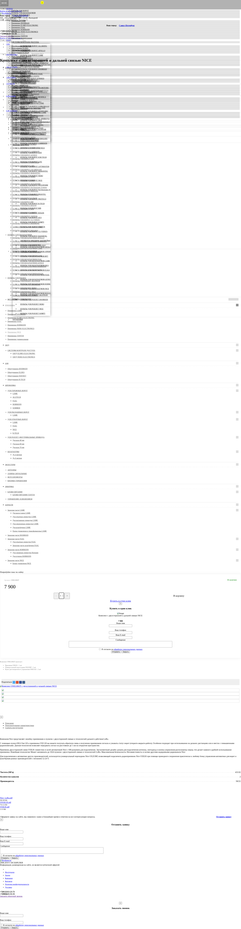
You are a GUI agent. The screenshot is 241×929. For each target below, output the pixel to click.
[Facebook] (20, 682)
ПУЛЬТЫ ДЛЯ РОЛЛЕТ (20, 15)
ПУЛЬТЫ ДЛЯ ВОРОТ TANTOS (32, 227)
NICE (15, 429)
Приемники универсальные (21, 38)
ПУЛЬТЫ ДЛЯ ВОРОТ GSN (31, 153)
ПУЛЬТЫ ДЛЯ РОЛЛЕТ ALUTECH (34, 295)
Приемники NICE (18, 34)
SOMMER (16, 408)
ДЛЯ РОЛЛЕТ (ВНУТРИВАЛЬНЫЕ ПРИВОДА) (29, 63)
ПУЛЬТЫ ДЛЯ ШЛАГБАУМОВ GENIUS (35, 279)
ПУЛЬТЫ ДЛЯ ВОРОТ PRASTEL (33, 194)
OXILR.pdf (4, 807)
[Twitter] (14, 682)
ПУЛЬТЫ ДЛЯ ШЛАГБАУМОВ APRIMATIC (37, 252)
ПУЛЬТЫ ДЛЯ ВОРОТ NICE (31, 180)
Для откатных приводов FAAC (31, 128)
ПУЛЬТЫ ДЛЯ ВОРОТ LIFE (31, 162)
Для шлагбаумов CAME (22, 527)
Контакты (14, 98)
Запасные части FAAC (19, 90)
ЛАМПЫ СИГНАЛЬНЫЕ (21, 71)
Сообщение (121, 640)
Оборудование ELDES (19, 48)
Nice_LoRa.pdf (6, 798)
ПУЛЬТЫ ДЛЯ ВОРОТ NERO (31, 176)
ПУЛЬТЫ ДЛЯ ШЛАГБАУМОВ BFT (34, 256)
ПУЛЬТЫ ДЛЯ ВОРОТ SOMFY (32, 222)
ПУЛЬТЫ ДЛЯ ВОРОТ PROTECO (33, 199)
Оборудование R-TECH (20, 52)
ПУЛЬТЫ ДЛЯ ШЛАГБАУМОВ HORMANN (37, 284)
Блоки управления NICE (29, 141)
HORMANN (17, 404)
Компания (11, 96)
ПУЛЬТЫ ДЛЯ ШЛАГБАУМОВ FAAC (34, 275)
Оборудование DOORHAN (21, 46)
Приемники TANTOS (19, 36)
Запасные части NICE (19, 94)
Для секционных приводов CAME (26, 524)
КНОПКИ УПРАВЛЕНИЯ (21, 75)
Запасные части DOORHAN (21, 88)
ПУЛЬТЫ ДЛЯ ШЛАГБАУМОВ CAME (35, 261)
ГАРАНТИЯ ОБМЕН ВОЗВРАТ (23, 117)
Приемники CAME (18, 21)
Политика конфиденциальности (17, 884)
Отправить (116, 652)
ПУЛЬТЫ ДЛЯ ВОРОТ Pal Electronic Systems (37, 190)
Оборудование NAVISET (20, 50)
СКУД (8, 40)
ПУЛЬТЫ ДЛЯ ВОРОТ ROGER (32, 213)
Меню (4, 3)
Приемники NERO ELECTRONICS (24, 32)
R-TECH (16, 433)
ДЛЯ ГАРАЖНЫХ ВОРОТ (21, 57)
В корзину (178, 595)
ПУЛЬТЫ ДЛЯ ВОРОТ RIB (30, 208)
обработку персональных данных (128, 649)
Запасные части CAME (19, 86)
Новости (14, 100)
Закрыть (126, 652)
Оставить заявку (223, 817)
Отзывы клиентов (18, 107)
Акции (13, 102)
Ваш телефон (120, 630)
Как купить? (11, 111)
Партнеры (15, 104)
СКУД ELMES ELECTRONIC (24, 353)
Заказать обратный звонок (11, 896)
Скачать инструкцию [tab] (14, 728)
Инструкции (9, 872)
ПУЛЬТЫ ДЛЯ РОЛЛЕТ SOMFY (32, 313)
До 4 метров (17, 455)
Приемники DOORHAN (20, 23)
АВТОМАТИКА (12, 55)
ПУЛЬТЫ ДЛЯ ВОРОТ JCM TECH (33, 157)
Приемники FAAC (18, 27)
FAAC (15, 401)
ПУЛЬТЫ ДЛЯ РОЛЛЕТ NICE (31, 309)
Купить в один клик (120, 600)
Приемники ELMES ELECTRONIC (24, 25)
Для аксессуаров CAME (21, 513)
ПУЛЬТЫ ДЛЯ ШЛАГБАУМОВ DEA (34, 265)
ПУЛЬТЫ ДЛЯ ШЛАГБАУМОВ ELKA (35, 270)
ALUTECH (17, 397)
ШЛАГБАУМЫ (17, 65)
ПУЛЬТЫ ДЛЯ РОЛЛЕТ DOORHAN (34, 300)
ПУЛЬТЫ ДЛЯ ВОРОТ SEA (31, 217)
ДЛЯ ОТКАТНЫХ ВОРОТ (21, 61)
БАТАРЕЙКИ (16, 17)
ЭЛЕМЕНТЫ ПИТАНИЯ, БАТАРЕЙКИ (35, 241)
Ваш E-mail (120, 635)
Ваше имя (120, 623)
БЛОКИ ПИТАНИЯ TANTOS (24, 495)
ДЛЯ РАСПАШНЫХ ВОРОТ (22, 59)
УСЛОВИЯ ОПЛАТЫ (19, 115)
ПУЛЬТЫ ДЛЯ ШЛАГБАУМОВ (23, 13)
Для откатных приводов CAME (24, 517)
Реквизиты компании (19, 109)
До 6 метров (17, 458)
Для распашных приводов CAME (25, 520)
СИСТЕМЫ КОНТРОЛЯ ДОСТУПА (25, 42)
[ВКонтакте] (23, 682)
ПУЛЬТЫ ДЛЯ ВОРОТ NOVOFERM (34, 185)
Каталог (8, 869)
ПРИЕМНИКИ (11, 19)
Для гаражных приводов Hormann (33, 134)
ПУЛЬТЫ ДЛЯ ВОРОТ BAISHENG (33, 236)
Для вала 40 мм (18, 440)
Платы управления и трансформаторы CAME (37, 122)
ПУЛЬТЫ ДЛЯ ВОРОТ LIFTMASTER (34, 167)
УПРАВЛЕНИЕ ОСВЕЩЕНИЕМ (23, 82)
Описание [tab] (9, 723)
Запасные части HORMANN (21, 92)
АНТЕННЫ (15, 69)
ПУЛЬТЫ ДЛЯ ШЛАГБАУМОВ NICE (34, 289)
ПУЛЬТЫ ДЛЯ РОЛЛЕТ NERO (32, 304)
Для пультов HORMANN (22, 556)
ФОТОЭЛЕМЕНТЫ (18, 73)
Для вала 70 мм (18, 447)
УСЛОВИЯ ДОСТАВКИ (20, 113)
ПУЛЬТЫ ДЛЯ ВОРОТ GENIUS (32, 148)
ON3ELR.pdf (5, 802)
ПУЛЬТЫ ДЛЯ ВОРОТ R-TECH (32, 204)
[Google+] (17, 682)
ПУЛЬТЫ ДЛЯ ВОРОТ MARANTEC (34, 171)
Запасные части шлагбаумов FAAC (26, 546)
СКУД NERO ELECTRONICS (24, 357)
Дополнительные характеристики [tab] (19, 725)
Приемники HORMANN (20, 30)
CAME (15, 394)
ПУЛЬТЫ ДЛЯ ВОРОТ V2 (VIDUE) (34, 231)
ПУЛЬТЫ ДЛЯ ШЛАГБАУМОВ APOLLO (36, 247)
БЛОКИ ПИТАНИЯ (18, 79)
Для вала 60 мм (18, 444)
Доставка (8, 887)
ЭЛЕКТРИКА (11, 77)
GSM (8, 44)
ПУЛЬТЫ (9, 9)
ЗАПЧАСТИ (10, 84)
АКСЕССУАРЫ (11, 67)
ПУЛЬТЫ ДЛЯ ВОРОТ (20, 11)
